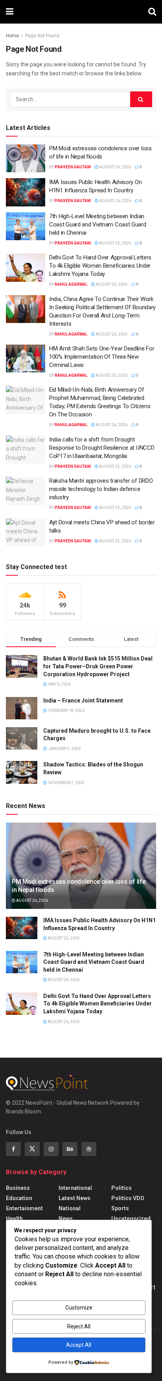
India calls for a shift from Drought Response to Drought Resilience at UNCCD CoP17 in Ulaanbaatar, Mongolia (101, 448)
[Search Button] (152, 12)
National (70, 1208)
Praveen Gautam (73, 167)
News (66, 1218)
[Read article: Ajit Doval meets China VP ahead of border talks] (25, 532)
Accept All (78, 1345)
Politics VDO (127, 1198)
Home (12, 35)
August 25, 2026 (114, 466)
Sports (120, 1208)
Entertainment (24, 1208)
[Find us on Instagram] (51, 1149)
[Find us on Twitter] (32, 1149)
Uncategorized (131, 1218)
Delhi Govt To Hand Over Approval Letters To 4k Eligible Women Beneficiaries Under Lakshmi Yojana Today (100, 265)
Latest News (74, 1198)
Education (19, 1198)
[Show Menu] (9, 12)
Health (14, 1218)
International (75, 1188)
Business (18, 1188)
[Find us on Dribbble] (88, 1149)
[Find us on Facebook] (13, 1149)
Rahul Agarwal (71, 284)
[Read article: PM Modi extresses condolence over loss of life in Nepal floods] (25, 158)
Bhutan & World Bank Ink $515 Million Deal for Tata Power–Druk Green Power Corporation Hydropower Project (98, 666)
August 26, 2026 (114, 167)
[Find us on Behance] (70, 1149)
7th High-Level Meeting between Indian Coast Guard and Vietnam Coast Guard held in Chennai (97, 224)
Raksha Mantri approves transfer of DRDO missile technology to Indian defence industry (101, 489)
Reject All (78, 1326)
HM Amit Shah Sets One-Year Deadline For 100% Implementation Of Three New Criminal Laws (101, 357)
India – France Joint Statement (83, 700)
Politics (121, 1188)
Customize (78, 1307)
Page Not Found (42, 35)
